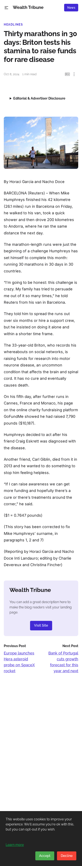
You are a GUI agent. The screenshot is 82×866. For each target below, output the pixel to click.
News (71, 7)
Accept (44, 856)
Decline (67, 856)
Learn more (15, 845)
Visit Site (41, 625)
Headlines (13, 24)
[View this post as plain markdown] (67, 74)
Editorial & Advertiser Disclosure (39, 98)
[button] (6, 7)
